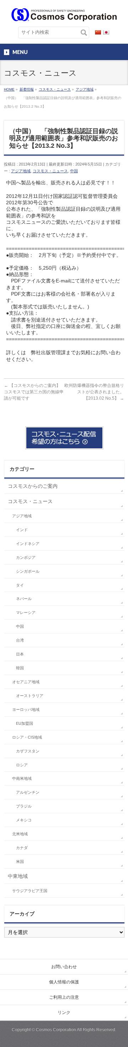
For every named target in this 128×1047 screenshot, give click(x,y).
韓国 (20, 668)
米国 (20, 861)
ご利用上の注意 (64, 997)
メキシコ (24, 820)
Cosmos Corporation (56, 1029)
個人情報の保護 (64, 981)
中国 (74, 171)
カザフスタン (27, 751)
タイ (20, 585)
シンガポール (27, 571)
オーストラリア (29, 695)
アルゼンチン (27, 792)
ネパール (24, 599)
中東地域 (18, 876)
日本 (20, 654)
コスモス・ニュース (50, 171)
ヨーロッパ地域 (25, 709)
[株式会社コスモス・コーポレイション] (63, 13)
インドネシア (27, 543)
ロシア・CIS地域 (27, 737)
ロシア (22, 765)
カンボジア (26, 557)
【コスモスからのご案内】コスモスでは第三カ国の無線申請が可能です (34, 392)
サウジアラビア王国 (29, 891)
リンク (64, 1012)
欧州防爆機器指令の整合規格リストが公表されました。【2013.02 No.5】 (94, 392)
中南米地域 (22, 778)
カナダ (22, 848)
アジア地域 (21, 171)
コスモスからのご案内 (33, 486)
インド (22, 530)
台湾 (20, 640)
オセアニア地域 (25, 682)
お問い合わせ (64, 966)
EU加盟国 (24, 723)
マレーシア (26, 612)
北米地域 (20, 834)
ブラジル (24, 806)
